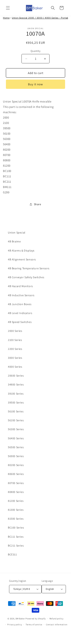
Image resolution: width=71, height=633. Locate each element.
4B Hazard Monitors (20, 286)
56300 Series (16, 429)
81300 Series (15, 510)
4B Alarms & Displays (21, 250)
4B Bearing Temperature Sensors (29, 268)
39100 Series (15, 393)
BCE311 (12, 554)
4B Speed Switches (20, 322)
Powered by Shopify (35, 618)
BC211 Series (16, 545)
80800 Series (16, 492)
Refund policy (57, 618)
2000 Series (15, 331)
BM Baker (20, 618)
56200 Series (16, 420)
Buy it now (35, 84)
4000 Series (15, 366)
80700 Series (16, 483)
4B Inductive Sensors (21, 295)
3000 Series (15, 358)
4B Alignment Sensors (22, 259)
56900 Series (16, 456)
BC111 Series (15, 536)
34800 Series (16, 384)
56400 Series (16, 438)
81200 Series (15, 501)
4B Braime (14, 241)
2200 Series (15, 349)
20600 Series (16, 375)
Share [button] (37, 204)
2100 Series (15, 340)
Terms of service (34, 624)
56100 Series (15, 411)
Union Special (16, 232)
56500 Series (16, 447)
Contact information (56, 624)
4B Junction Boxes (19, 304)
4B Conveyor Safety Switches (26, 277)
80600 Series (16, 474)
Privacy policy (14, 624)
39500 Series (16, 402)
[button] (8, 8)
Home (6, 17)
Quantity (35, 51)
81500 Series (15, 518)
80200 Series (16, 465)
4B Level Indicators (20, 313)
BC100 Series (16, 527)
